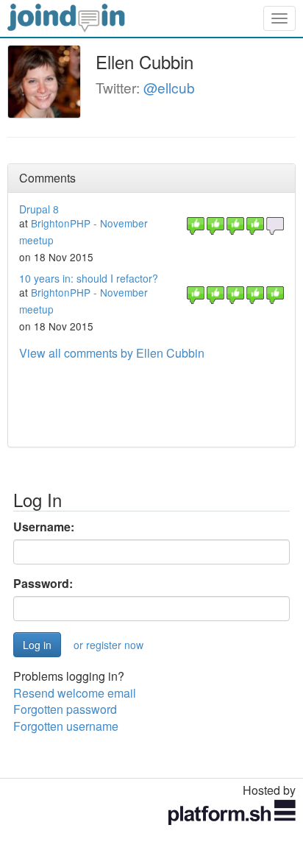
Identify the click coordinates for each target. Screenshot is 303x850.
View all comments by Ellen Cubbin (111, 352)
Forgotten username (65, 726)
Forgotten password (65, 709)
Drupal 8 (39, 209)
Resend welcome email (74, 692)
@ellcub (169, 87)
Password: (43, 583)
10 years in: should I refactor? (88, 278)
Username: (43, 527)
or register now (108, 644)
